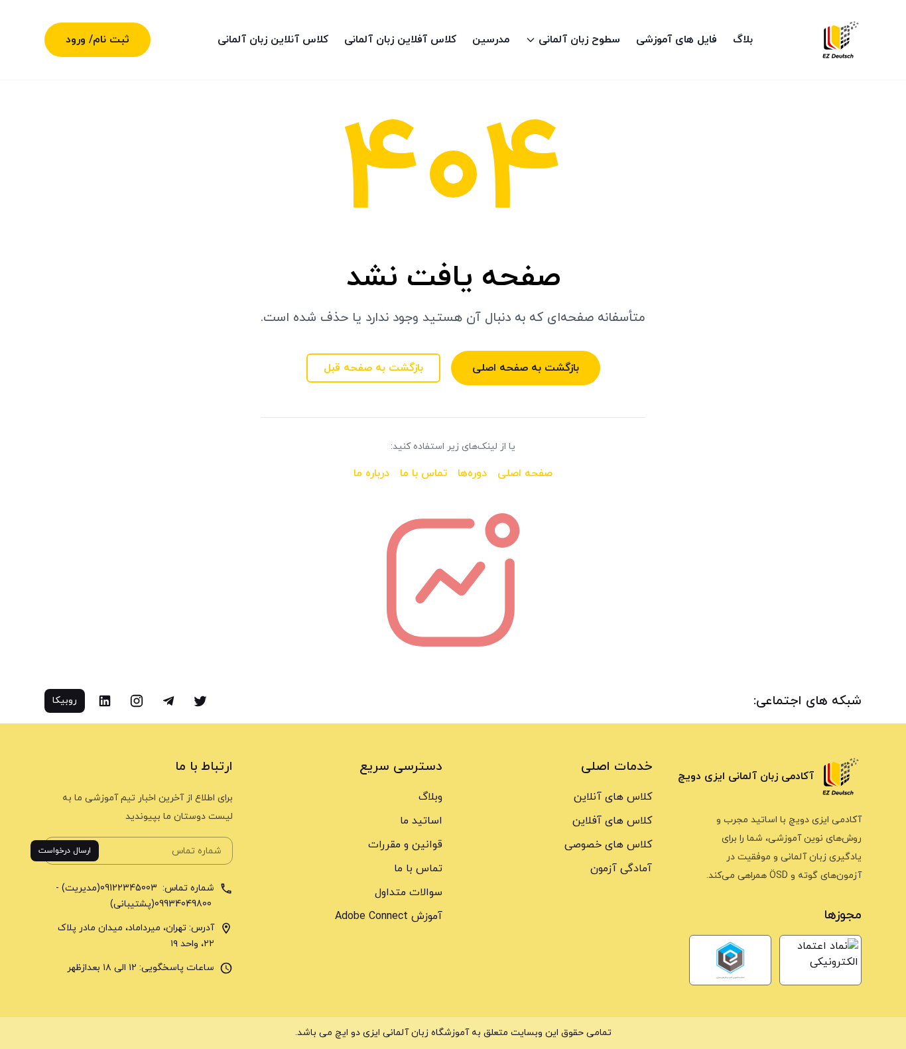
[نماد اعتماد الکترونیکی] (820, 960)
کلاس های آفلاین (612, 821)
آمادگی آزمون (621, 868)
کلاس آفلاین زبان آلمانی (400, 39)
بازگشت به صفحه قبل (373, 368)
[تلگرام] (168, 701)
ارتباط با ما (204, 767)
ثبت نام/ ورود (97, 39)
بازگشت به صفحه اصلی (525, 368)
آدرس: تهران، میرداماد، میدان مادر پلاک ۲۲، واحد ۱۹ (136, 936)
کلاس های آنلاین (613, 797)
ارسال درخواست (64, 850)
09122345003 (130, 888)
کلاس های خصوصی (608, 844)
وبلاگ (430, 797)
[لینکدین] (105, 701)
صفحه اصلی (524, 473)
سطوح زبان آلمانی (579, 39)
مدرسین (490, 39)
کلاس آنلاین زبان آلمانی (273, 39)
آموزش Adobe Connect (388, 916)
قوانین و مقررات (405, 844)
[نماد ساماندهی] (730, 960)
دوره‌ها (472, 473)
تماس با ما (423, 473)
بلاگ (743, 39)
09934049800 (184, 904)
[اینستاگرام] (137, 701)
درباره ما (371, 473)
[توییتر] (200, 701)
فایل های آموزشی (676, 39)
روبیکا (64, 700)
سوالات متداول (408, 892)
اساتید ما (421, 821)
